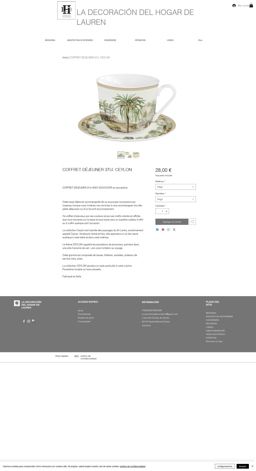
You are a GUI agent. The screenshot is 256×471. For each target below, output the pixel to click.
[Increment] (167, 211)
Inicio (65, 57)
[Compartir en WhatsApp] (168, 229)
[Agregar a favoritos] (193, 222)
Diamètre (160, 193)
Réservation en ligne (214, 341)
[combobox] (175, 187)
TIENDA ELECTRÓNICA (215, 334)
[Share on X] (174, 229)
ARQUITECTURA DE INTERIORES (219, 316)
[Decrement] (158, 211)
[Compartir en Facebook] (157, 229)
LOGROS (209, 327)
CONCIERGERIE (212, 320)
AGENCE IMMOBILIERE (215, 331)
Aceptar (242, 466)
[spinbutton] (162, 211)
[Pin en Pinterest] (163, 229)
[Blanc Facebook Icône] (24, 321)
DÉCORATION (211, 323)
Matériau (160, 181)
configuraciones (224, 466)
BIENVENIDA (211, 313)
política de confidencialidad (132, 466)
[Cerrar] (252, 466)
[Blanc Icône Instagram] (29, 321)
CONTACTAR (211, 338)
